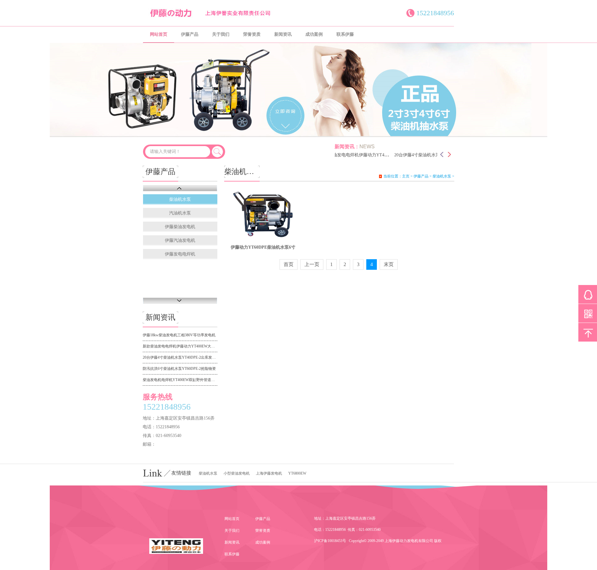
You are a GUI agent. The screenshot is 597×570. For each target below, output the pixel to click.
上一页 (311, 264)
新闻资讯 (283, 34)
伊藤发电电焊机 (180, 254)
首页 (289, 264)
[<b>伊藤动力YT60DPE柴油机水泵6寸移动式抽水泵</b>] (263, 214)
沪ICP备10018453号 (330, 541)
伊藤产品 (189, 34)
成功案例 (314, 34)
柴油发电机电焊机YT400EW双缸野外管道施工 (180, 380)
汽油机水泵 (180, 213)
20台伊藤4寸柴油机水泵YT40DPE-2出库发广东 (431, 155)
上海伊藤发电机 (269, 473)
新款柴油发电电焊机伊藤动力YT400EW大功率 (356, 155)
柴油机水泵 (180, 199)
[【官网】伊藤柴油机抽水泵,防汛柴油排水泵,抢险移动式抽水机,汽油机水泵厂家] (217, 17)
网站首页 (158, 34)
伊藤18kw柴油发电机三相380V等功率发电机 (179, 335)
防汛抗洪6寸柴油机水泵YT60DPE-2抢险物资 (179, 368)
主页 (406, 176)
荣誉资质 (252, 34)
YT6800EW (297, 473)
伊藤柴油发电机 (180, 226)
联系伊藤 (345, 34)
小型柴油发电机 (237, 473)
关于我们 (220, 34)
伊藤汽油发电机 (180, 240)
